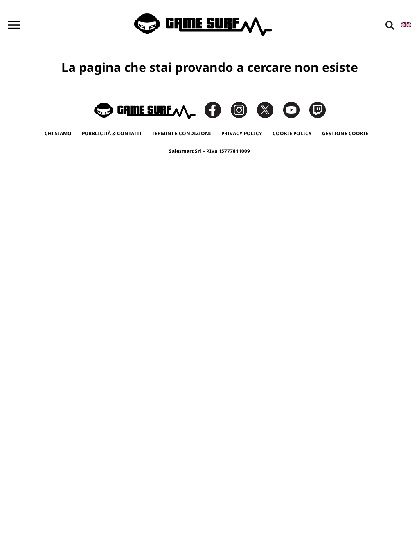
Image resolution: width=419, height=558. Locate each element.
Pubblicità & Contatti (112, 133)
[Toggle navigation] (14, 25)
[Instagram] (243, 109)
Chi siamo (58, 133)
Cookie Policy (292, 133)
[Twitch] (317, 109)
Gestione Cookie (345, 133)
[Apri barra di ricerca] (389, 25)
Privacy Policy (241, 133)
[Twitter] (269, 109)
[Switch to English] (406, 25)
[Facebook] (217, 109)
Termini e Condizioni (181, 133)
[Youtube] (295, 109)
